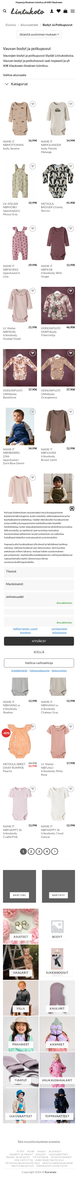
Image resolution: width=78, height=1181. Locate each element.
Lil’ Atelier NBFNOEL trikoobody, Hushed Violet (12, 333)
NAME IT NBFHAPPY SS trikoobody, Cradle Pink (12, 831)
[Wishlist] (59, 11)
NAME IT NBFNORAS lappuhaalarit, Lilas (11, 271)
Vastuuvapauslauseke (57, 1163)
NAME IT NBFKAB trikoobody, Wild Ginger (51, 271)
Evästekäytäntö (19, 670)
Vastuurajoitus (59, 670)
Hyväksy (39, 641)
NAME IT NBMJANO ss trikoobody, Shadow (11, 707)
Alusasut (55, 1151)
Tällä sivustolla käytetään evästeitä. (39, 1141)
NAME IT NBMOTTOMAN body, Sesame (13, 145)
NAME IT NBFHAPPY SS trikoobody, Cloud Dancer (52, 831)
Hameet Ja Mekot (21, 1154)
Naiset (41, 1151)
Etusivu (11, 25)
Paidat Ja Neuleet (18, 1157)
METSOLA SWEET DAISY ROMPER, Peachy (14, 768)
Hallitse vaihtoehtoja (39, 663)
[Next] (54, 851)
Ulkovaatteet (58, 1154)
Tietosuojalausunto (39, 670)
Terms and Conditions (52, 1165)
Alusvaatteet (29, 25)
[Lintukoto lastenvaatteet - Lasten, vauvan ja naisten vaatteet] (28, 11)
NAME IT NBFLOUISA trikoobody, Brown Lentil (49, 454)
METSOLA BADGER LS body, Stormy (52, 207)
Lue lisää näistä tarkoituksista (59, 630)
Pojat (31, 1151)
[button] (72, 508)
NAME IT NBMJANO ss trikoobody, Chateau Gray (49, 707)
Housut (41, 1154)
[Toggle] (7, 84)
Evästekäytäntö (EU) (49, 1160)
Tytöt (21, 1151)
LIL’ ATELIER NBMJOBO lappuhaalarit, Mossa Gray (11, 209)
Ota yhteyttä (23, 1160)
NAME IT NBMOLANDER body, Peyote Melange (51, 147)
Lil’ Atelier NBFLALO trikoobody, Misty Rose (52, 769)
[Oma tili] (52, 11)
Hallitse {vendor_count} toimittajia (25, 630)
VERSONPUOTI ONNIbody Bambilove (12, 394)
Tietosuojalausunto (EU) (22, 1163)
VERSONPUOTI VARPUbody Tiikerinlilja (50, 332)
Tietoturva (40, 1157)
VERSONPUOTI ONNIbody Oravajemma (50, 394)
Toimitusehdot (61, 1157)
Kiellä (39, 652)
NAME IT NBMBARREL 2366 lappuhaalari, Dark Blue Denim (13, 456)
